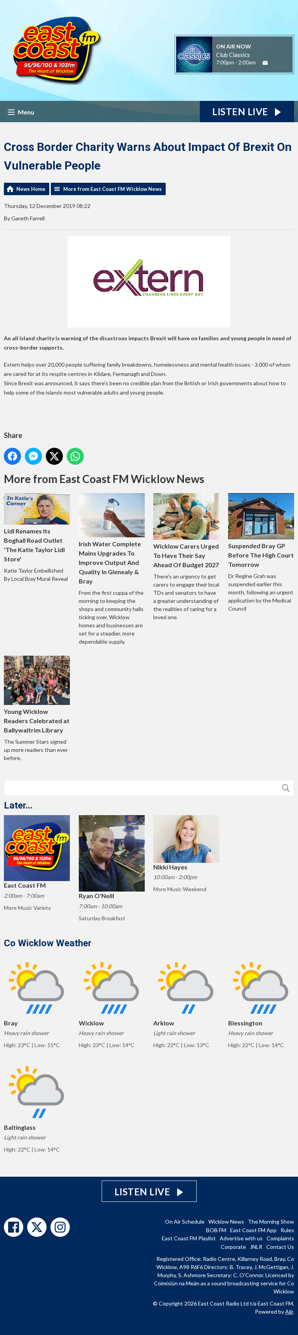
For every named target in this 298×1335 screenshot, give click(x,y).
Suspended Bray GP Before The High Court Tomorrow (261, 555)
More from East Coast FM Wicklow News (112, 189)
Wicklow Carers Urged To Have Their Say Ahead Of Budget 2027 (186, 555)
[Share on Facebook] (12, 456)
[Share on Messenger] (33, 456)
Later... (18, 805)
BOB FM (216, 1230)
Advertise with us (241, 1238)
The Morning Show (271, 1221)
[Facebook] (13, 1227)
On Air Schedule (184, 1221)
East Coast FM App (253, 1230)
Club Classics (233, 54)
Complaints (280, 1238)
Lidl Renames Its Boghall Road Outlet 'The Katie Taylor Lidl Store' (34, 544)
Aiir (289, 1311)
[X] (37, 1227)
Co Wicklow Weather (48, 943)
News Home (30, 189)
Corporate (233, 1246)
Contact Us (280, 1246)
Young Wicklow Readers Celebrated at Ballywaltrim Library (36, 721)
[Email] (265, 63)
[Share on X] (54, 456)
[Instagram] (60, 1227)
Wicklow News (226, 1221)
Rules (287, 1230)
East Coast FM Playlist (189, 1238)
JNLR (256, 1246)
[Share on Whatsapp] (75, 456)
